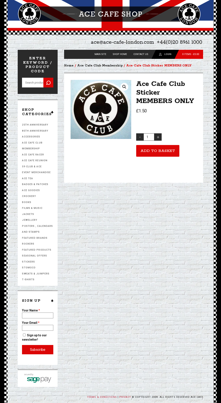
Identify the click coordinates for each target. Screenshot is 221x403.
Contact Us (140, 54)
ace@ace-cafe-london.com (122, 42)
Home (69, 66)
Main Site (100, 54)
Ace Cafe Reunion (34, 160)
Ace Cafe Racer (33, 154)
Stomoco (29, 267)
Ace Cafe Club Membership (100, 66)
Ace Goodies (31, 190)
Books (26, 202)
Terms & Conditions (102, 397)
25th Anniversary (35, 124)
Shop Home (120, 54)
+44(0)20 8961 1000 (179, 42)
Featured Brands (34, 238)
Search (48, 82)
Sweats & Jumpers (35, 273)
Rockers (28, 243)
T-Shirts (28, 279)
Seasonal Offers (34, 255)
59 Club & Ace (31, 166)
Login (167, 54)
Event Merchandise (36, 172)
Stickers (28, 261)
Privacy (125, 397)
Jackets (28, 214)
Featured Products (36, 249)
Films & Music (32, 208)
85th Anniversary (35, 130)
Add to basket (157, 150)
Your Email (30, 322)
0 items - (190, 54)
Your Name (31, 310)
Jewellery (29, 220)
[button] (124, 87)
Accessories (31, 136)
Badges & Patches (35, 184)
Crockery (29, 196)
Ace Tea (27, 178)
